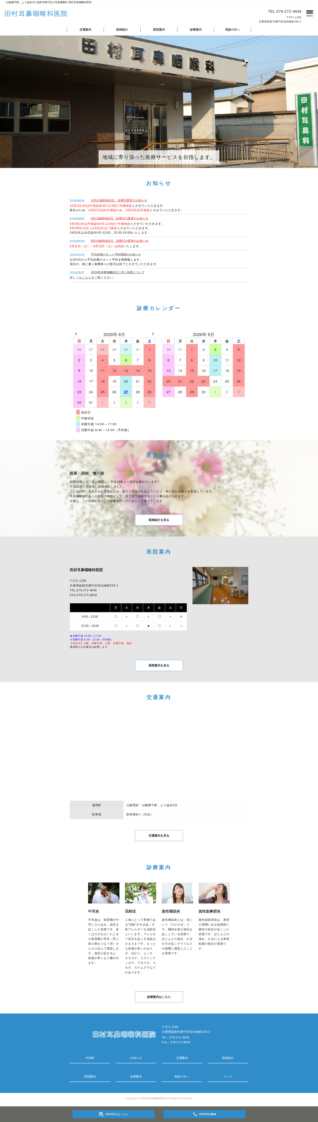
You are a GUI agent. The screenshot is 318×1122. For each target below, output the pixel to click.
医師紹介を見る (159, 519)
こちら (86, 277)
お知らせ (136, 1057)
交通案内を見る (159, 835)
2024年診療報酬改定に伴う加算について (118, 272)
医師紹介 (122, 29)
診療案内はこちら (159, 996)
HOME (90, 1057)
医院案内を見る (159, 665)
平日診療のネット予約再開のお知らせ (116, 254)
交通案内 (85, 29)
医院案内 (159, 29)
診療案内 (196, 29)
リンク (228, 1076)
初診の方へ (232, 29)
